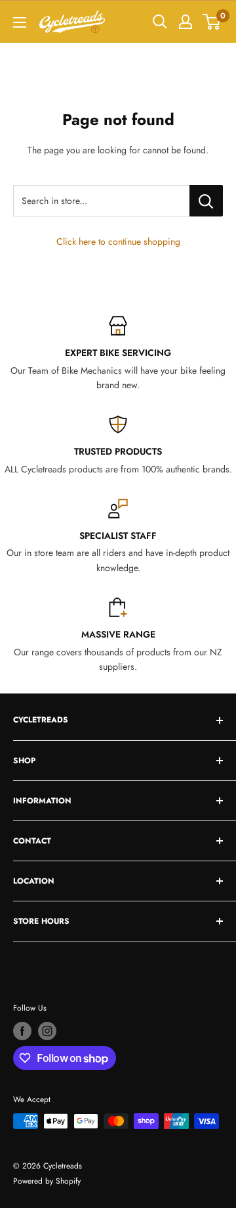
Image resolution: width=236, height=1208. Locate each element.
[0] (212, 22)
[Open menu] (19, 22)
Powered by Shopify (47, 1181)
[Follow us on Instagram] (47, 1031)
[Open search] (160, 21)
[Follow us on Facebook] (22, 1031)
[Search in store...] (206, 200)
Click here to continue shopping (118, 241)
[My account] (185, 21)
